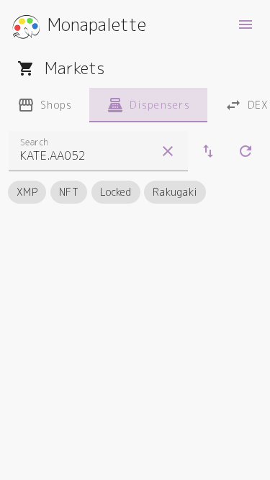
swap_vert (208, 151)
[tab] (44, 105)
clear (167, 151)
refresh (245, 151)
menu (245, 24)
